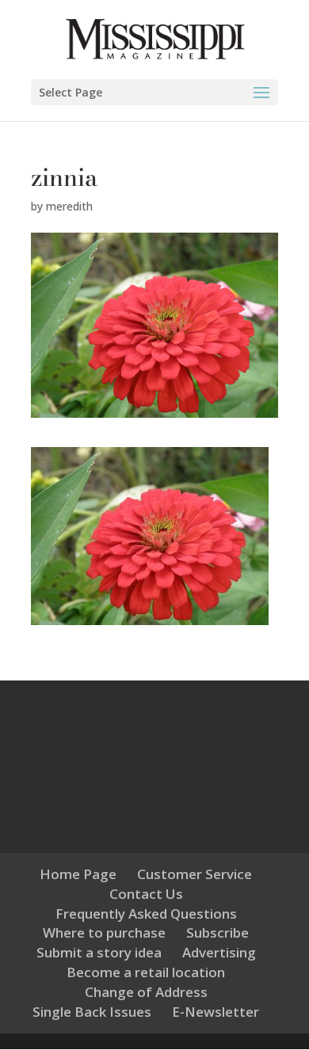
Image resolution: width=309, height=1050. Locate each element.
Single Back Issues (91, 1012)
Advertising (219, 952)
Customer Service (194, 874)
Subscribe (217, 932)
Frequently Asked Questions (146, 913)
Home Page (78, 874)
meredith (69, 206)
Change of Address (146, 992)
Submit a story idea (99, 952)
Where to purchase (104, 932)
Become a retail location (146, 972)
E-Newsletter (215, 1012)
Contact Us (146, 894)
